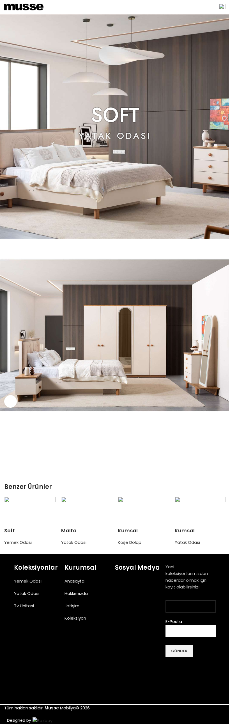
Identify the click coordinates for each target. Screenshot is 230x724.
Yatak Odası (73, 542)
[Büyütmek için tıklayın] (10, 401)
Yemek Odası (18, 542)
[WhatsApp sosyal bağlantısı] (122, 457)
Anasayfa (74, 581)
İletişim (72, 606)
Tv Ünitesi (24, 606)
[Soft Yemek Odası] (30, 512)
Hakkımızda (76, 593)
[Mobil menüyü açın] (222, 7)
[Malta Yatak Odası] (86, 512)
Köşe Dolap (129, 542)
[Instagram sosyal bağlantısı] (133, 586)
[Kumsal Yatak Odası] (200, 512)
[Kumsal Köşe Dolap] (143, 512)
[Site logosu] (23, 7)
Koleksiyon (75, 618)
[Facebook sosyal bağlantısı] (108, 457)
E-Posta (173, 621)
